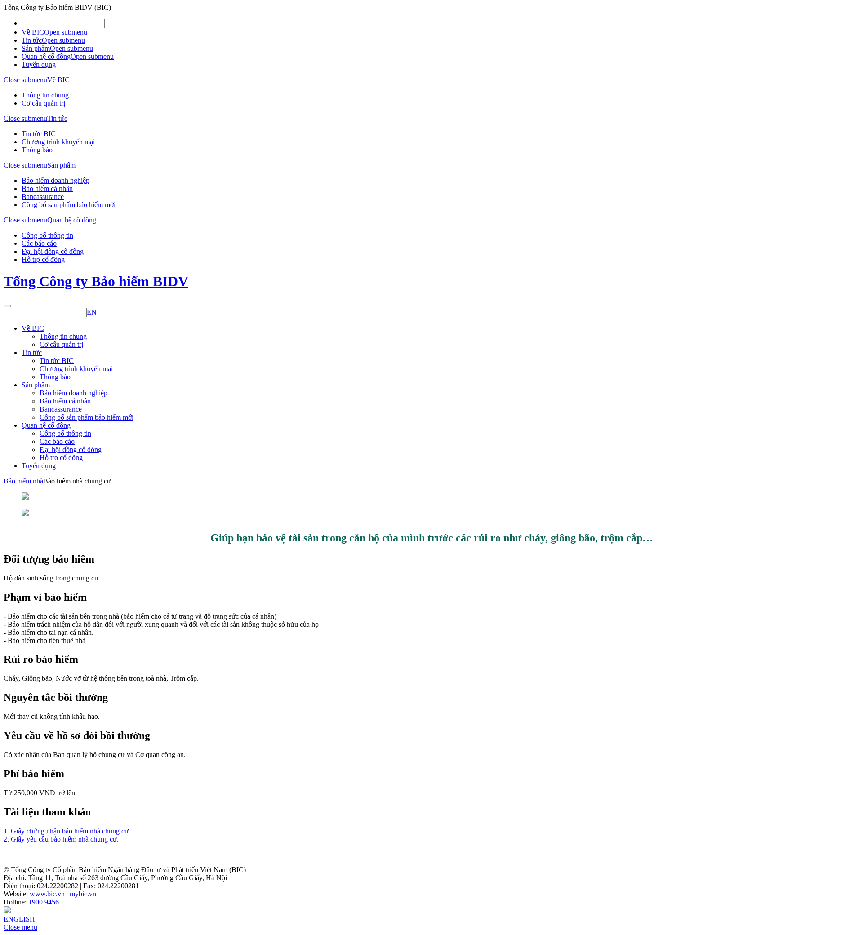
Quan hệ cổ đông (46, 56)
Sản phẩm (36, 48)
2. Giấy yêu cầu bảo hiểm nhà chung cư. (61, 839)
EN (92, 312)
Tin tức (32, 40)
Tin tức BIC (39, 133)
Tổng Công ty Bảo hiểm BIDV (96, 281)
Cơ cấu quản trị (43, 103)
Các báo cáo (39, 243)
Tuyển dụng (39, 64)
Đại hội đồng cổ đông (53, 251)
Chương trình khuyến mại (58, 142)
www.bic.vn (47, 894)
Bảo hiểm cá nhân (47, 188)
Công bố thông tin (47, 235)
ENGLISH (19, 919)
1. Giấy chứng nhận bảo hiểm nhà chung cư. (67, 831)
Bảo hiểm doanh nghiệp (55, 180)
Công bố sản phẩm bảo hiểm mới (69, 204)
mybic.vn (83, 894)
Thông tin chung (45, 95)
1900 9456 (43, 902)
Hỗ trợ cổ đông (43, 259)
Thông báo (37, 150)
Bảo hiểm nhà (23, 481)
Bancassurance (43, 196)
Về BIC (33, 32)
